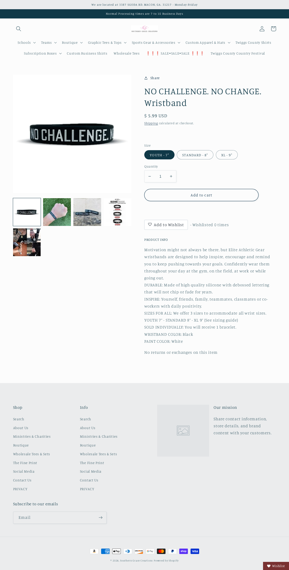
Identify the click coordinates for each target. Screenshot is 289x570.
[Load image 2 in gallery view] (57, 212)
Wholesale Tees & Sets (31, 454)
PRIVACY (20, 489)
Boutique (21, 445)
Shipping (151, 123)
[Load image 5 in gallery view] (27, 242)
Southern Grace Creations (136, 560)
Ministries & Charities (32, 436)
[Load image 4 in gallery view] (117, 212)
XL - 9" (226, 155)
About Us (21, 427)
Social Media (24, 471)
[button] (19, 28)
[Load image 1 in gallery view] (27, 212)
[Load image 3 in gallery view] (87, 212)
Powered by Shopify (166, 560)
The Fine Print (25, 462)
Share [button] (155, 78)
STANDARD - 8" (195, 155)
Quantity (151, 166)
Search (18, 419)
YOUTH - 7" (159, 155)
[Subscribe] (100, 518)
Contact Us (22, 480)
